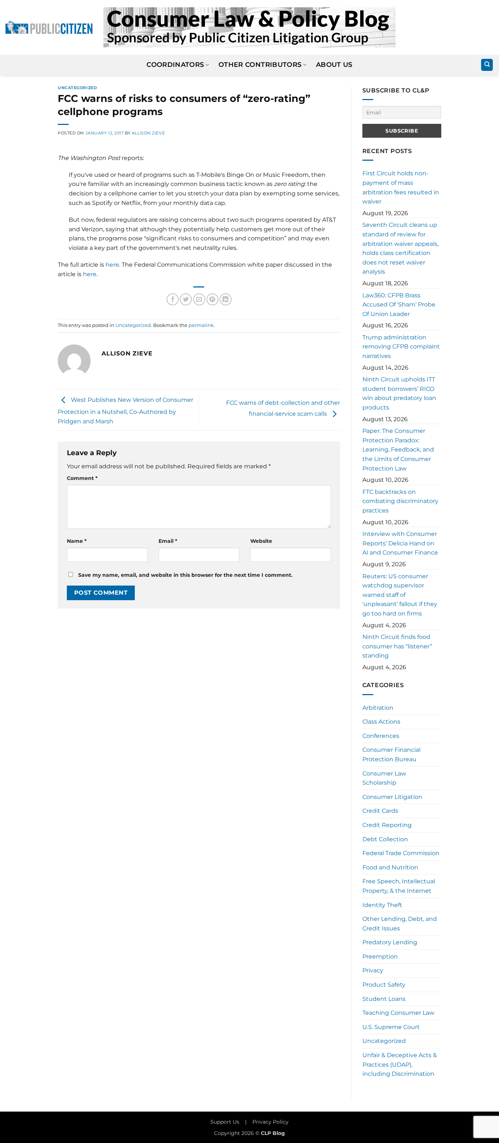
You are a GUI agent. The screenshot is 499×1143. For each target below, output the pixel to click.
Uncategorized (77, 87)
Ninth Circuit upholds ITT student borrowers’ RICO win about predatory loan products (399, 393)
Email (168, 541)
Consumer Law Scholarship (384, 778)
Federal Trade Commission (400, 853)
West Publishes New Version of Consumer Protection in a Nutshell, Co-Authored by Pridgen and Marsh (125, 411)
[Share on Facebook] (173, 299)
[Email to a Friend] (199, 299)
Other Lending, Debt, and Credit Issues (399, 923)
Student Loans (383, 998)
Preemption (380, 956)
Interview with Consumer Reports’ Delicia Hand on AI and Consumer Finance (400, 543)
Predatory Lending (389, 942)
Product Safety (383, 984)
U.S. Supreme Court (391, 1027)
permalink (201, 325)
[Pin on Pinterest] (212, 299)
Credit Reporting (387, 825)
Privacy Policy (270, 1122)
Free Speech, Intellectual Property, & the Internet (398, 886)
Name (77, 541)
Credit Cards (380, 810)
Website (261, 541)
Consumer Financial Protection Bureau (391, 754)
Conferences (380, 735)
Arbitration (377, 707)
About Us (334, 64)
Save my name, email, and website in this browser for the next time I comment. (185, 575)
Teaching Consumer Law (398, 1012)
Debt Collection (385, 839)
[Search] (487, 65)
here (112, 264)
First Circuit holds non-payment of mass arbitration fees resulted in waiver (400, 187)
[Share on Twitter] (186, 299)
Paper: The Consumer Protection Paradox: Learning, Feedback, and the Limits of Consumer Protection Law (398, 449)
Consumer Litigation (392, 796)
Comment (82, 478)
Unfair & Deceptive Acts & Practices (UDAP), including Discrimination (399, 1064)
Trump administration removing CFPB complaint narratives (401, 346)
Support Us (224, 1122)
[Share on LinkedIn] (226, 299)
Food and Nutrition (390, 867)
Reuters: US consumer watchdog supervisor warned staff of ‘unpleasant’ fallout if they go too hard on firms (399, 595)
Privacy (372, 970)
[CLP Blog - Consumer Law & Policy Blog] (249, 27)
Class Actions (381, 721)
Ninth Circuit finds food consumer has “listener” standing (397, 646)
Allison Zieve (148, 133)
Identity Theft (382, 905)
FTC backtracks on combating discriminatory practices (400, 501)
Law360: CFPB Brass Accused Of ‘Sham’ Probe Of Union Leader (398, 304)
